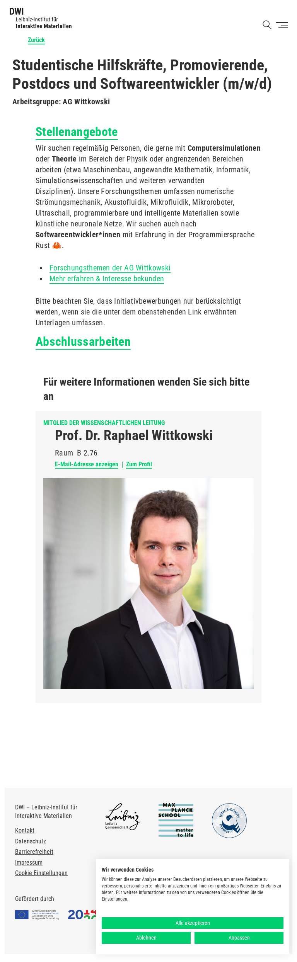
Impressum (29, 862)
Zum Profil (139, 464)
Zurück (36, 40)
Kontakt (24, 830)
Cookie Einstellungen (41, 873)
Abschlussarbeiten (83, 341)
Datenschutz (30, 841)
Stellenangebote (77, 131)
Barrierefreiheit (34, 851)
